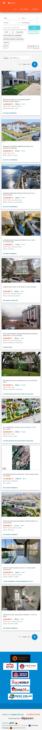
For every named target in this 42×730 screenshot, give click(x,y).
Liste (5, 47)
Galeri (30, 47)
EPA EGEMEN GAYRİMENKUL (10, 534)
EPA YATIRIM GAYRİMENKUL (10, 487)
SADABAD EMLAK (7, 347)
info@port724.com (17, 714)
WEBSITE (12, 3)
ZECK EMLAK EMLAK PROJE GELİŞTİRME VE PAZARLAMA (18, 394)
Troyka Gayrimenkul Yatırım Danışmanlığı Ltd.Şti (18, 581)
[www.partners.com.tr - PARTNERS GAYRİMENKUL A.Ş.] (27, 666)
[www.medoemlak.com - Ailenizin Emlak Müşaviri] (20, 697)
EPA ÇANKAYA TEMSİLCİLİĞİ (10, 300)
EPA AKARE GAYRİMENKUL (10, 113)
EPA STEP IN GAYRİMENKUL (10, 160)
